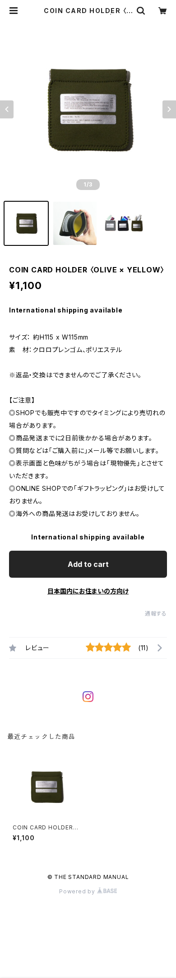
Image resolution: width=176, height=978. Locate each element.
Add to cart (88, 564)
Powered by (78, 891)
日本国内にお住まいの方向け (88, 591)
